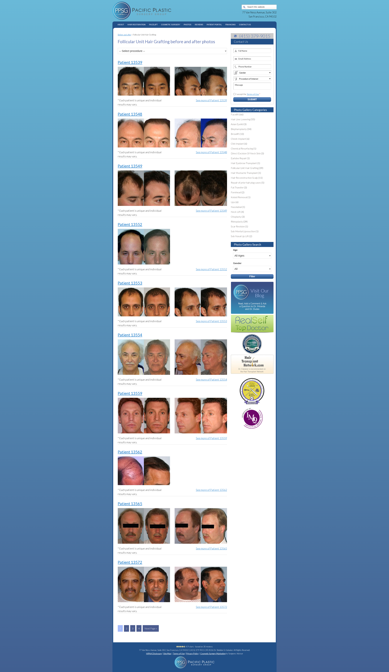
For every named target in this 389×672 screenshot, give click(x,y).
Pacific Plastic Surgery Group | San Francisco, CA (153, 11)
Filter (252, 276)
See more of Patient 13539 (211, 100)
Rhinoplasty (237, 221)
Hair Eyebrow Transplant (244, 163)
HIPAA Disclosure (154, 653)
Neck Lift (236, 211)
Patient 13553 (130, 283)
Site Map (167, 653)
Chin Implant (237, 143)
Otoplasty (236, 216)
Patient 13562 (130, 452)
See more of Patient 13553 (211, 321)
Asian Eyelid (237, 124)
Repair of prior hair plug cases (246, 182)
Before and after (124, 34)
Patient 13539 (130, 62)
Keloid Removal (239, 197)
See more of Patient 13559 (211, 438)
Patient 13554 (130, 334)
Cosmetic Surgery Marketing (212, 653)
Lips (233, 202)
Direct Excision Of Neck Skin (246, 153)
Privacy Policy (192, 653)
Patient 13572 (130, 562)
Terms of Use (253, 94)
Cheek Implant (238, 138)
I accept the (248, 94)
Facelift (235, 114)
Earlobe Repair (238, 158)
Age (235, 249)
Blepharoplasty (239, 129)
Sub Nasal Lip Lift (240, 236)
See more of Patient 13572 (211, 607)
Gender (237, 263)
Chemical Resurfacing (242, 148)
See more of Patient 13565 (211, 548)
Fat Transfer (237, 187)
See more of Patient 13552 (211, 269)
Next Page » (151, 628)
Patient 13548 (130, 114)
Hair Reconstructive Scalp (244, 177)
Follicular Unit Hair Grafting (244, 167)
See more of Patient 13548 (211, 152)
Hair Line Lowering (240, 119)
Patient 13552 (130, 224)
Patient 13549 (130, 166)
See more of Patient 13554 (211, 379)
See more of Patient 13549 (211, 210)
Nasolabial (236, 206)
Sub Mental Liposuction (243, 231)
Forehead (236, 192)
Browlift (235, 133)
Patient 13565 (130, 503)
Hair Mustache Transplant (244, 172)
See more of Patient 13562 (211, 490)
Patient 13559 (130, 393)
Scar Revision (238, 226)
